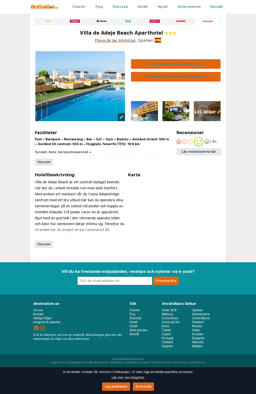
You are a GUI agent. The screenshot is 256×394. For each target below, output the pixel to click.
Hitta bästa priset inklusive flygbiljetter (175, 77)
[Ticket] (74, 21)
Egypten (167, 346)
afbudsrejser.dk (98, 362)
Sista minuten (189, 7)
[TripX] (128, 21)
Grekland (198, 322)
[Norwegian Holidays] (154, 21)
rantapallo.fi (133, 362)
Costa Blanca (201, 318)
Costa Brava (170, 318)
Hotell (143, 7)
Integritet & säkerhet (47, 322)
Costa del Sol (170, 322)
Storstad (120, 7)
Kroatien (197, 334)
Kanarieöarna (201, 314)
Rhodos (197, 326)
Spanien (197, 310)
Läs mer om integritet (128, 377)
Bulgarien (198, 338)
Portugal (167, 338)
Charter (79, 7)
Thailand (167, 342)
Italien (196, 330)
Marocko (198, 342)
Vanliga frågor (42, 318)
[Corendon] (181, 21)
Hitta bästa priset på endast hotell (175, 64)
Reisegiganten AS (132, 359)
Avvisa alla (143, 386)
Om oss (38, 310)
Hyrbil (163, 7)
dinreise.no (179, 362)
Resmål (217, 7)
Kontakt (38, 314)
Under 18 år (169, 310)
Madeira (197, 346)
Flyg (99, 7)
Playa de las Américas (115, 40)
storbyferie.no (197, 362)
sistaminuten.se (77, 362)
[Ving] (48, 21)
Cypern (166, 334)
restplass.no (57, 362)
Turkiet (166, 330)
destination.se (162, 362)
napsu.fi (146, 362)
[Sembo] (101, 21)
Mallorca (167, 314)
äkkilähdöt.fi (116, 362)
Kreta (165, 326)
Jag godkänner (116, 386)
